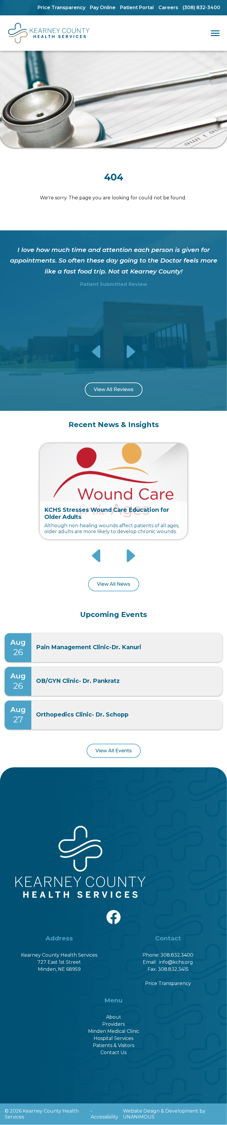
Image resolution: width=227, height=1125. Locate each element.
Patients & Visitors (113, 1045)
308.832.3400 (176, 955)
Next (130, 351)
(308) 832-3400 (201, 7)
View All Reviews (114, 389)
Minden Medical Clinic (113, 1031)
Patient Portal (137, 7)
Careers (168, 7)
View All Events (113, 750)
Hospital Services (113, 1038)
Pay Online (103, 7)
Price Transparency (61, 7)
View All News (113, 584)
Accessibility (104, 1117)
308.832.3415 (173, 969)
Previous (97, 351)
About (113, 1017)
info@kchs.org (176, 962)
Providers (113, 1024)
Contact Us (113, 1052)
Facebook (113, 913)
